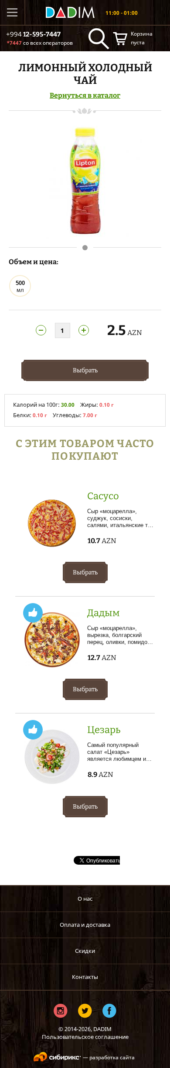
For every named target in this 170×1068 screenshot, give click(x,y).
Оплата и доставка (85, 925)
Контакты (85, 977)
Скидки (85, 951)
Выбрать (85, 370)
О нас (85, 898)
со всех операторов (40, 42)
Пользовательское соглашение (85, 1037)
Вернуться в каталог (85, 95)
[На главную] (70, 12)
